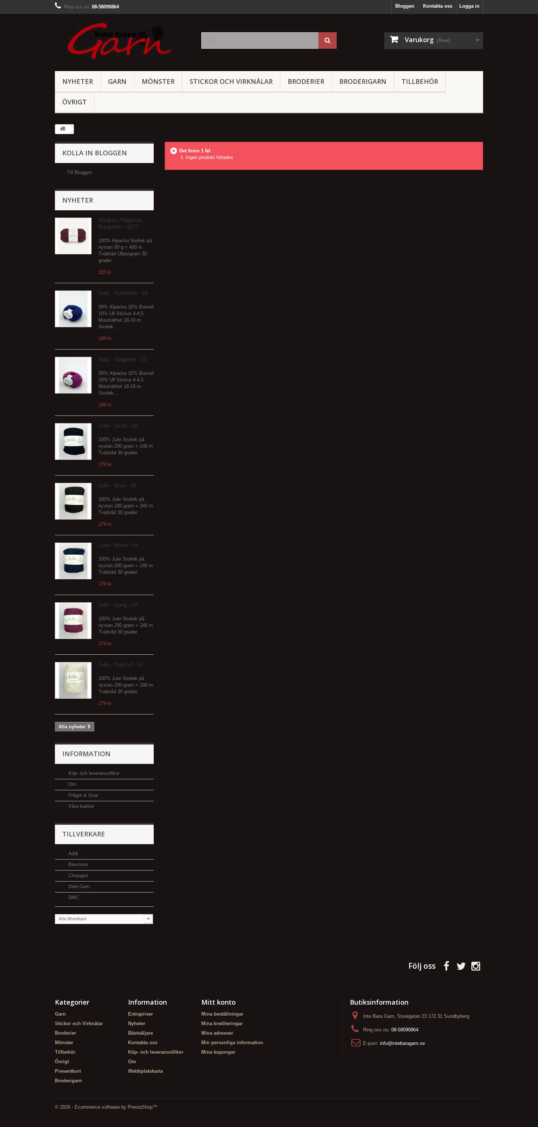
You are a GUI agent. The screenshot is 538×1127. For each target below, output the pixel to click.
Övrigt (74, 101)
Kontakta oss (437, 6)
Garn (117, 81)
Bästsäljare (140, 1033)
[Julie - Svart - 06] (73, 441)
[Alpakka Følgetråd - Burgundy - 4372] (73, 236)
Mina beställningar (222, 1014)
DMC (73, 897)
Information (86, 753)
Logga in (469, 6)
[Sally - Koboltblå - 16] (73, 309)
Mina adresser (217, 1033)
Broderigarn (362, 81)
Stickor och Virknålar (231, 81)
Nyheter (77, 81)
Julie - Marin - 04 (118, 545)
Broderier (306, 81)
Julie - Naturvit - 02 (120, 664)
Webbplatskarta (145, 1071)
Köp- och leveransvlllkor (93, 773)
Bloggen (404, 6)
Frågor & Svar (82, 795)
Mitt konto (218, 1002)
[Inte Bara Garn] (122, 40)
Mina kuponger (218, 1052)
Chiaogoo (77, 875)
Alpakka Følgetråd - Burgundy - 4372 (121, 223)
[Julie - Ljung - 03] (73, 620)
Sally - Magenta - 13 (122, 359)
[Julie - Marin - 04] (73, 561)
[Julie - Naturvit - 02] (73, 680)
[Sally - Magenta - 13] (73, 375)
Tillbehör (419, 81)
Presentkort (68, 1071)
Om (71, 784)
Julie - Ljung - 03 (118, 605)
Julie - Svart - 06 (118, 425)
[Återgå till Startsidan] (63, 129)
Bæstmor (77, 864)
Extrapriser (140, 1014)
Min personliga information (232, 1042)
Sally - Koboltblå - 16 (122, 293)
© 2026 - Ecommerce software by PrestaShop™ (106, 1107)
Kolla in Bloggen (94, 152)
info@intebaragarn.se (402, 1043)
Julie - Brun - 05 (117, 485)
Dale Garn (78, 886)
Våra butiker (80, 806)
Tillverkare (83, 833)
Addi (72, 853)
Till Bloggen (79, 172)
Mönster (158, 81)
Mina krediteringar (222, 1023)
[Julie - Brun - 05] (73, 501)
